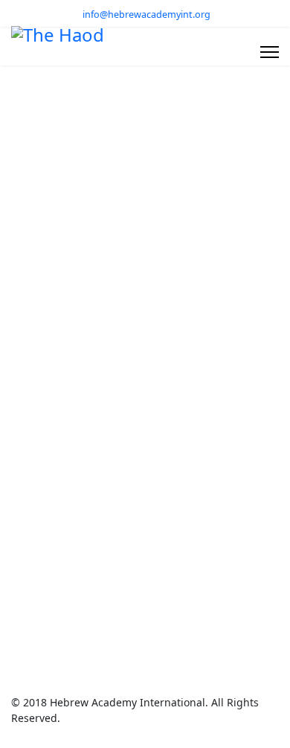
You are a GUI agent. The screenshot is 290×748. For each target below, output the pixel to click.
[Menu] (269, 52)
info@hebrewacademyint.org (146, 14)
